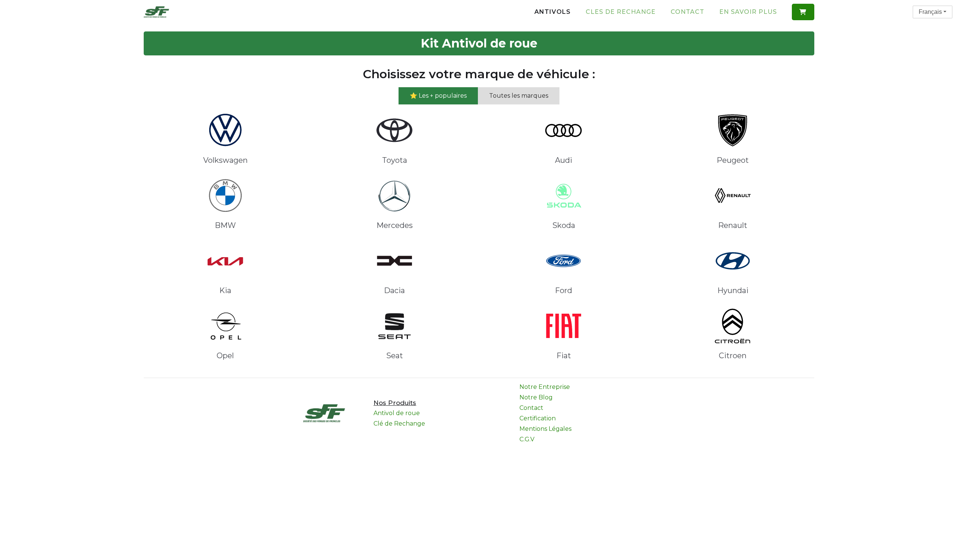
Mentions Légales (545, 428)
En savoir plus (748, 11)
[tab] (438, 95)
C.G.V (526, 439)
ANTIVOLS (552, 11)
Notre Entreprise (544, 386)
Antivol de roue (396, 413)
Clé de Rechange (399, 423)
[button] (803, 12)
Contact (687, 11)
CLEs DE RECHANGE (621, 11)
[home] (156, 11)
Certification (537, 418)
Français (930, 12)
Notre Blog (536, 397)
